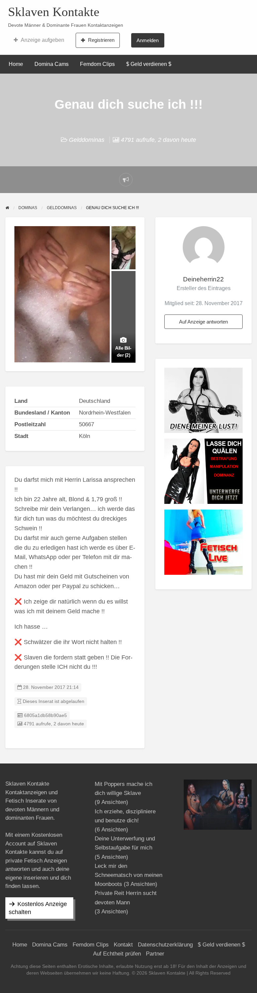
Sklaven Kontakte (53, 12)
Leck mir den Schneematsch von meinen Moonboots (128, 875)
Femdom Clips (97, 64)
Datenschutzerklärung (165, 944)
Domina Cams (51, 64)
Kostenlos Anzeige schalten (38, 908)
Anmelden (148, 40)
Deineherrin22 (203, 279)
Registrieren (101, 40)
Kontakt (123, 944)
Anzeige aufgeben (42, 40)
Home (16, 64)
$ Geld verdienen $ (148, 64)
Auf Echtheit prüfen (117, 954)
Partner (155, 954)
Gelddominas (86, 140)
